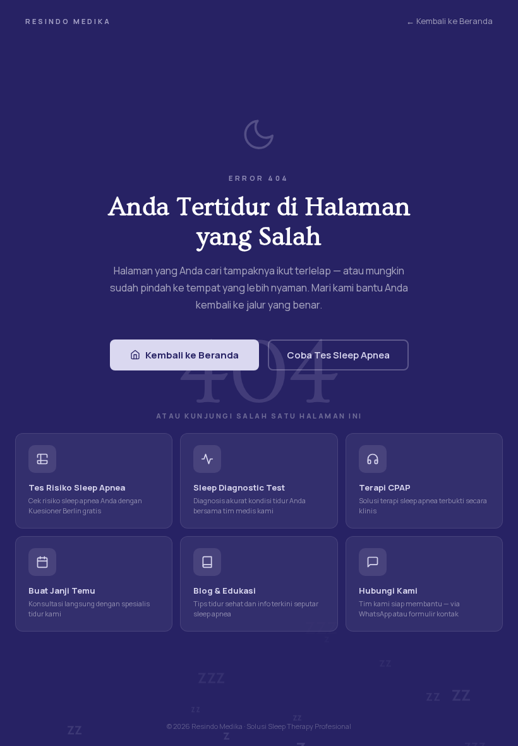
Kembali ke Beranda (192, 355)
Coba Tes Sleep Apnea (338, 355)
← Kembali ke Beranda (449, 21)
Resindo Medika (68, 21)
